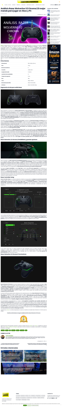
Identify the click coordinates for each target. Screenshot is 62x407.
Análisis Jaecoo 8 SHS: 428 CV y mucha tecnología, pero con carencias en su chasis (55, 23)
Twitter (6, 326)
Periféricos (13, 330)
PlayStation (38, 395)
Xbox (26, 330)
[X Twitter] (52, 4)
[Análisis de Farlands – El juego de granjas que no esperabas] (48, 36)
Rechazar (29, 405)
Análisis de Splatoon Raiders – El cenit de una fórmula (55, 39)
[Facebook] (51, 4)
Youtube (30, 325)
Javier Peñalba (9, 335)
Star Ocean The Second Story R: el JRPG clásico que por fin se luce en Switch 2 (55, 33)
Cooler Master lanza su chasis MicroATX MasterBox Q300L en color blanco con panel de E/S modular (37, 344)
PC (9, 330)
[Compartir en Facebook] (44, 14)
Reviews (17, 330)
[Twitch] (59, 4)
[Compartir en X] (42, 14)
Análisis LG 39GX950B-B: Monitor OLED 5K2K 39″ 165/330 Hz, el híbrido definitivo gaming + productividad (55, 19)
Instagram (15, 326)
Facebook (10, 326)
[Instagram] (50, 398)
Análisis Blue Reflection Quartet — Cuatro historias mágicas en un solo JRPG (55, 11)
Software (34, 397)
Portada (43, 395)
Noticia (27, 395)
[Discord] (56, 4)
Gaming (7, 330)
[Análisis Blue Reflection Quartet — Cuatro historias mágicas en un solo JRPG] (48, 11)
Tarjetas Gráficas (40, 397)
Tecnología (22, 330)
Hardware (23, 395)
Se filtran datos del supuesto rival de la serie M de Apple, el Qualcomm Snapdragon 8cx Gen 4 (10, 344)
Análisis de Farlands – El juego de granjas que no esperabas (55, 36)
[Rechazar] (60, 404)
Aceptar (25, 405)
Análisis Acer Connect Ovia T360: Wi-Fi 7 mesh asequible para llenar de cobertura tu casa (55, 42)
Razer (2, 45)
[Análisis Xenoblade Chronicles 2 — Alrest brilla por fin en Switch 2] (48, 15)
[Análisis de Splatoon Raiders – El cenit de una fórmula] (48, 39)
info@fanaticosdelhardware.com (53, 395)
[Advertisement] (30, 384)
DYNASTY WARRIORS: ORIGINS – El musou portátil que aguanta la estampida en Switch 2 (55, 30)
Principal (17, 397)
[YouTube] (55, 4)
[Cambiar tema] (59, 2)
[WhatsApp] (58, 4)
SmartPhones (29, 397)
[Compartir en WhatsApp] (45, 14)
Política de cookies (35, 405)
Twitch (36, 325)
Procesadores (23, 397)
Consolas (2, 330)
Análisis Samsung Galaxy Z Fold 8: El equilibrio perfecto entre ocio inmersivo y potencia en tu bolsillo (55, 27)
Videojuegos (24, 399)
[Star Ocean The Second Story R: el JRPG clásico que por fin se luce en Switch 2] (48, 33)
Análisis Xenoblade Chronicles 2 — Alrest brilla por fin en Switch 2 (55, 15)
